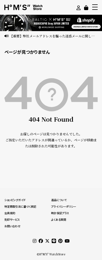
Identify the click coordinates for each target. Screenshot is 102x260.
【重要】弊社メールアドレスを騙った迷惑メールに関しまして (54, 36)
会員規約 (9, 213)
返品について (59, 200)
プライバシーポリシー (63, 206)
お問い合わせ (12, 226)
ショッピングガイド (15, 200)
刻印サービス (12, 219)
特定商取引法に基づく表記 (20, 206)
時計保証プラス (60, 213)
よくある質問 (58, 219)
